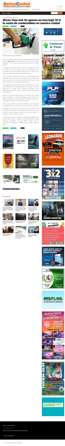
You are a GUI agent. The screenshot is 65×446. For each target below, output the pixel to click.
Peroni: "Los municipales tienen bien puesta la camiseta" (33, 235)
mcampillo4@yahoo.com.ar (8, 428)
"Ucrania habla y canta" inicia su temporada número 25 (33, 222)
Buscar (60, 13)
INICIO (3, 13)
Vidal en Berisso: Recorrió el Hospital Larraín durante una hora (8, 222)
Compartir (6, 26)
